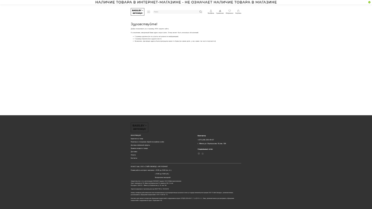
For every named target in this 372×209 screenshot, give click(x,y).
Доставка (134, 152)
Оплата (133, 155)
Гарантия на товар (137, 139)
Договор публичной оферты (140, 145)
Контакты (134, 158)
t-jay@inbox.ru (197, 198)
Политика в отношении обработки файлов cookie (147, 142)
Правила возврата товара (139, 148)
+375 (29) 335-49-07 (206, 140)
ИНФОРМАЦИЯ (136, 135)
